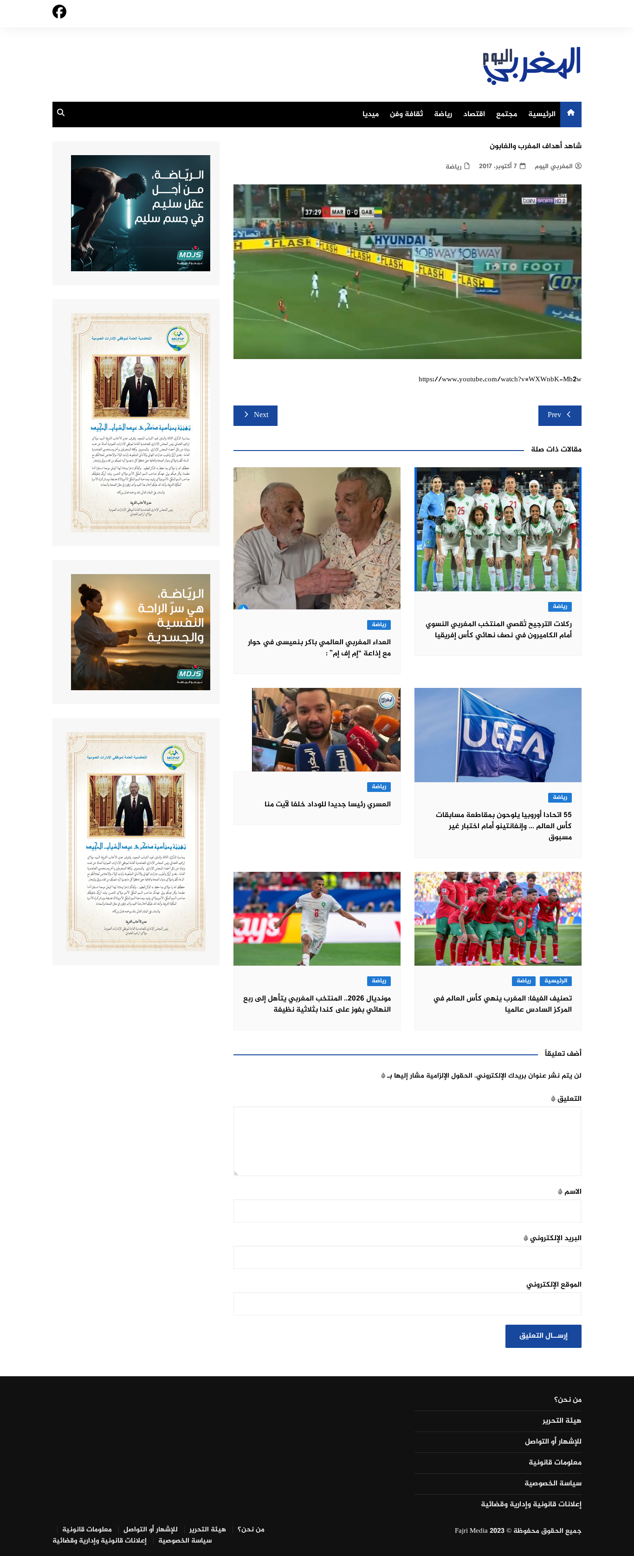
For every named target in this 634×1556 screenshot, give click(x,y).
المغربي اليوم (554, 166)
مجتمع (506, 114)
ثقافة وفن (406, 114)
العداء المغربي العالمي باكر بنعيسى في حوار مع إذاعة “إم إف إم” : (319, 648)
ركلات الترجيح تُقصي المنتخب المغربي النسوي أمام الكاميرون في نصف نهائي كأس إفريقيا (499, 630)
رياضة (443, 114)
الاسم (570, 1192)
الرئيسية (542, 114)
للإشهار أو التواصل (553, 1442)
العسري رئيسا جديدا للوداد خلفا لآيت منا (328, 804)
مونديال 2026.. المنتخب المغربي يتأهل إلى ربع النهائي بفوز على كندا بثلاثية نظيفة (317, 1004)
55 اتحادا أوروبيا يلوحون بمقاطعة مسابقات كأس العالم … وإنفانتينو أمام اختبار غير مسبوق (504, 826)
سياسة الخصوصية (553, 1484)
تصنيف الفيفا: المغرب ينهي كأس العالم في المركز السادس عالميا (502, 1004)
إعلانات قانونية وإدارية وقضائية (531, 1504)
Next (261, 415)
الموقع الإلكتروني (554, 1285)
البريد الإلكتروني (553, 1238)
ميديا (370, 114)
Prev (554, 415)
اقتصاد (474, 114)
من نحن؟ (568, 1400)
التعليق (566, 1099)
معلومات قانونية (555, 1463)
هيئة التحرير (562, 1421)
